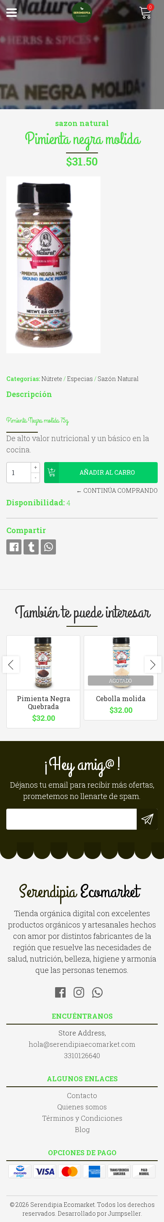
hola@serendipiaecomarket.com (82, 1044)
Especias (80, 379)
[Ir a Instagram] (82, 991)
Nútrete (51, 379)
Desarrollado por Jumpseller (99, 1213)
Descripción (29, 394)
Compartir (26, 530)
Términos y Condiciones (82, 1118)
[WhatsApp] (100, 991)
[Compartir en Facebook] (13, 546)
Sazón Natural (118, 379)
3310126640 (82, 1055)
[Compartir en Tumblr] (31, 546)
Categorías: (23, 379)
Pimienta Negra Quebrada (43, 702)
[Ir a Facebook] (63, 991)
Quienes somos (82, 1106)
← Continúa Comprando (117, 490)
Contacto (82, 1095)
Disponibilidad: (35, 502)
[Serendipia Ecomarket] (82, 12)
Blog (82, 1129)
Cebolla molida (120, 698)
